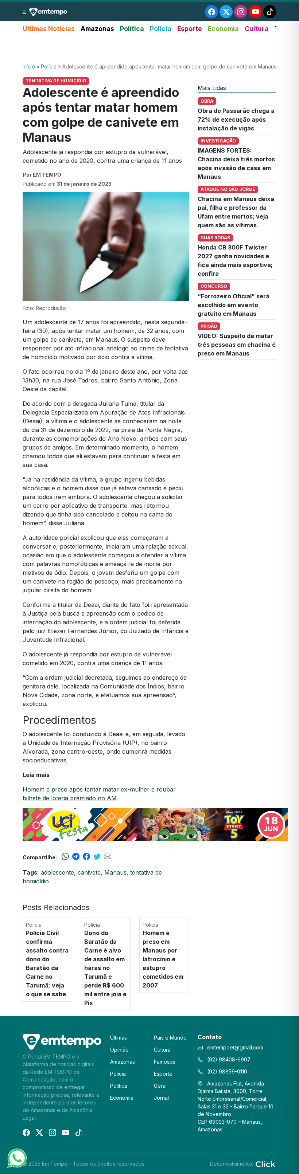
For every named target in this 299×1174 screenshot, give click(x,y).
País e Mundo (170, 1037)
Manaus (115, 872)
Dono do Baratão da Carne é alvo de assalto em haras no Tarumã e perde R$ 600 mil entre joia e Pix (105, 967)
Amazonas (97, 28)
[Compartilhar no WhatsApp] (65, 857)
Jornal (161, 1098)
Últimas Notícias (49, 28)
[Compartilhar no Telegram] (75, 857)
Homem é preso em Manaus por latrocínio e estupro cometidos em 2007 (163, 959)
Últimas (118, 1037)
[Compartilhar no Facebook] (86, 857)
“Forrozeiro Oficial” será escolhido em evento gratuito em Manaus (233, 304)
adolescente (57, 872)
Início (29, 66)
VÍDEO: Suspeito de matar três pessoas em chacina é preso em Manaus (237, 344)
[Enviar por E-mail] (107, 857)
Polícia (160, 28)
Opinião (119, 1050)
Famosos (164, 1062)
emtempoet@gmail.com (235, 1047)
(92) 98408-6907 (228, 1059)
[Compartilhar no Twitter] (97, 857)
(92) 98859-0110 (226, 1071)
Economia (223, 28)
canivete (89, 872)
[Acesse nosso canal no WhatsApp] (16, 1158)
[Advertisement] (149, 48)
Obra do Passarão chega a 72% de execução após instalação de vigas (236, 119)
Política (132, 28)
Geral (160, 1086)
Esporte (189, 28)
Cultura (257, 28)
